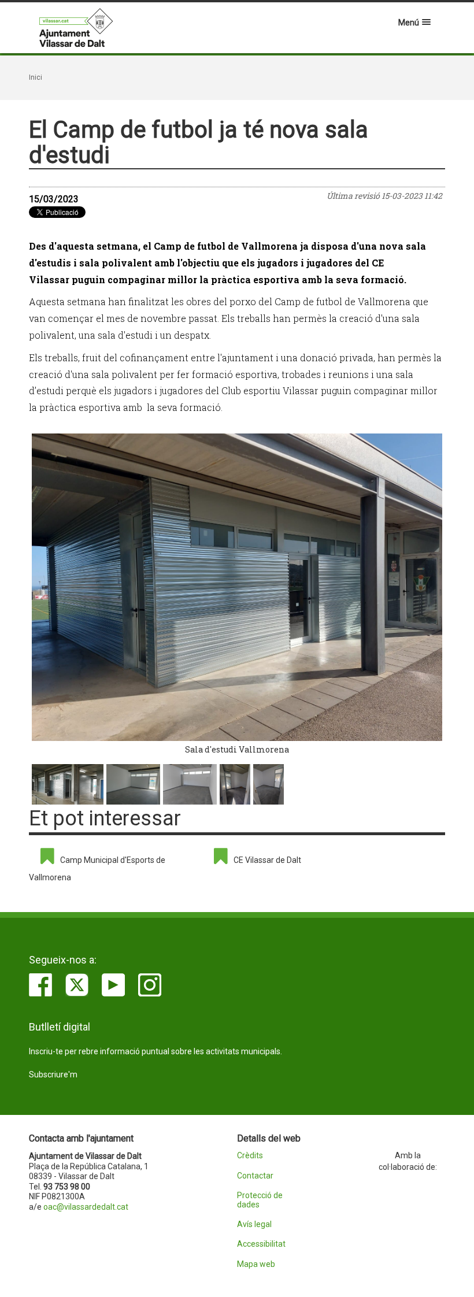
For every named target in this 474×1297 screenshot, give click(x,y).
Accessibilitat (261, 1244)
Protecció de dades (260, 1200)
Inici (35, 77)
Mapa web (256, 1264)
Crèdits (250, 1155)
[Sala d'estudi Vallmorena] (237, 587)
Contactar (255, 1176)
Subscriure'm (53, 1074)
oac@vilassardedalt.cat (85, 1206)
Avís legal (254, 1224)
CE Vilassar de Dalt (267, 860)
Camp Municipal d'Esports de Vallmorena (97, 868)
